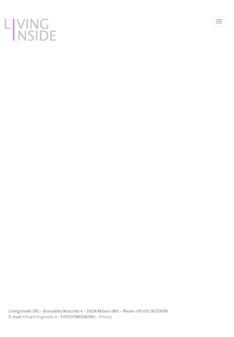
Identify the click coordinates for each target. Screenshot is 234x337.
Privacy (105, 317)
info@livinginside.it (39, 317)
